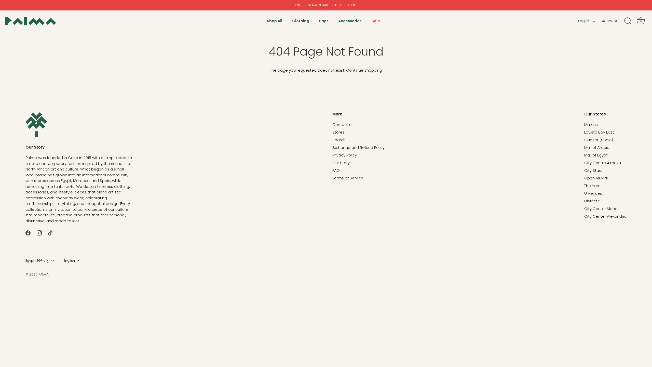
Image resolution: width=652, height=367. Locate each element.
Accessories (350, 20)
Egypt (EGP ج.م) (37, 261)
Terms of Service (347, 178)
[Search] (627, 21)
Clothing (300, 20)
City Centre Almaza (602, 162)
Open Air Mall (596, 178)
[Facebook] (28, 232)
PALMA (43, 274)
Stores (338, 132)
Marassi (591, 124)
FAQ (336, 170)
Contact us (343, 124)
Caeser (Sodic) (598, 139)
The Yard (592, 185)
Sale (376, 20)
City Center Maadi (601, 208)
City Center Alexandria (605, 216)
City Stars (593, 170)
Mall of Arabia (596, 147)
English (584, 21)
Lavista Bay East (599, 132)
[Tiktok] (50, 232)
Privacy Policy (344, 155)
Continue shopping (364, 70)
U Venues (593, 193)
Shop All (274, 20)
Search (339, 139)
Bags (324, 20)
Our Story (341, 162)
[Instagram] (39, 232)
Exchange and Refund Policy (358, 147)
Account (609, 20)
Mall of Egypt (596, 155)
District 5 (592, 201)
